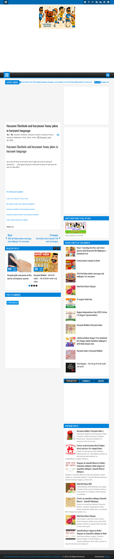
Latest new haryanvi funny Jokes (17, 198)
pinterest (108, 2)
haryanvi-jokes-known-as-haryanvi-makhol (23, 215)
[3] (34, 286)
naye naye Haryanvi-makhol (17, 220)
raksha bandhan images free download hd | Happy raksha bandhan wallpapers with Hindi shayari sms (92, 340)
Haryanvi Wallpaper (14, 138)
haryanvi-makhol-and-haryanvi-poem (21, 209)
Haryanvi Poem (47, 135)
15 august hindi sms (84, 299)
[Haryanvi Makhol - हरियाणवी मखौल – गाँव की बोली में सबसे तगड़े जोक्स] (46, 262)
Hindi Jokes (26, 138)
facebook (89, 2)
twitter (85, 2)
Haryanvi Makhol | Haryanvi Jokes (89, 325)
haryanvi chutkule (20, 135)
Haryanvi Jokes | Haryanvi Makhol (89, 350)
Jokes (34, 138)
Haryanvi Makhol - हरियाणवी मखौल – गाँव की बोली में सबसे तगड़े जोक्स (45, 278)
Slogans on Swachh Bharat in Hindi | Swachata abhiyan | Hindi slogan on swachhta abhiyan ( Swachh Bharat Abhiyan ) (91, 467)
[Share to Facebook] (23, 254)
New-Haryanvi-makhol (15, 192)
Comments (86, 380)
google (93, 2)
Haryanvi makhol (34, 135)
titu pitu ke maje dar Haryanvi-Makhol (21, 204)
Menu (6, 2)
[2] (32, 286)
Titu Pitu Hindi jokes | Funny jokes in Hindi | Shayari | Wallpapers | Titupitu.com (33, 557)
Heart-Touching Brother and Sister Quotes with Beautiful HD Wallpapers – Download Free (92, 250)
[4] (36, 286)
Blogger (107, 557)
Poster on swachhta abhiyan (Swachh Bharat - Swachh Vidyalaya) (91, 500)
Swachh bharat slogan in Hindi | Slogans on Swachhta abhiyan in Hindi (91, 532)
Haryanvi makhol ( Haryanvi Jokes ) (90, 430)
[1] (29, 286)
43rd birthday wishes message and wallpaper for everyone (90, 275)
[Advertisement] (59, 49)
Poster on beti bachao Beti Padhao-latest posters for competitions (91, 447)
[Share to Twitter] (26, 254)
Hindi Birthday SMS (84, 483)
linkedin (100, 2)
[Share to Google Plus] (29, 254)
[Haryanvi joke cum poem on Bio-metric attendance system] (19, 262)
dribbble (104, 2)
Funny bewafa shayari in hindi (88, 260)
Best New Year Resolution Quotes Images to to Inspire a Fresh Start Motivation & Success (54, 82)
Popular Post (71, 380)
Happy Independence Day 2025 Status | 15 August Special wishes (92, 313)
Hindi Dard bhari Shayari (86, 286)
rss (96, 2)
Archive (101, 380)
